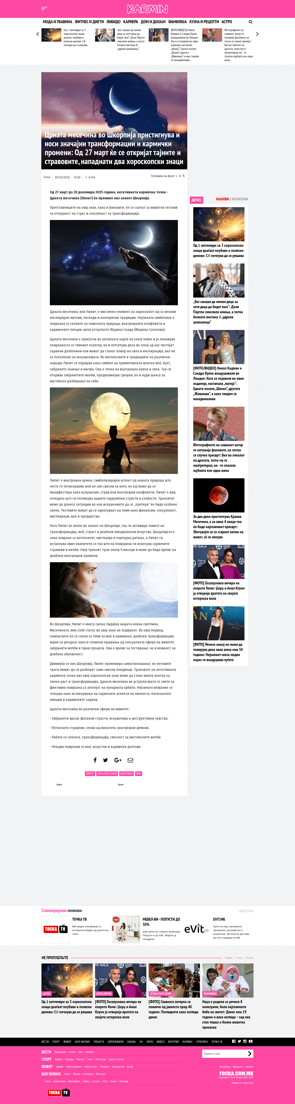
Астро (227, 21)
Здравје (59, 1066)
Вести (45, 1042)
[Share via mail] (130, 760)
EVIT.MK (219, 919)
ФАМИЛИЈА (210, 994)
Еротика (96, 1081)
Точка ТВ (217, 1042)
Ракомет (80, 1059)
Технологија (59, 1081)
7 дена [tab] (239, 957)
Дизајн (130, 1066)
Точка (46, 177)
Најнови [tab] (222, 199)
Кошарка (69, 1059)
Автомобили (115, 1042)
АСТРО (46, 994)
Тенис (90, 1059)
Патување (104, 1066)
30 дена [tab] (249, 957)
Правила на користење (242, 1082)
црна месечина (107, 773)
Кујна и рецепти (204, 21)
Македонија (60, 1052)
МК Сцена (101, 1074)
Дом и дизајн (153, 21)
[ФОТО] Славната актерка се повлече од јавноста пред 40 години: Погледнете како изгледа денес (173, 1009)
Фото (150, 1042)
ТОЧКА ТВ (79, 919)
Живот (67, 1042)
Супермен (202, 1042)
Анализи (90, 1052)
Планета (99, 1042)
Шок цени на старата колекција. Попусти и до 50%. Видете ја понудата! (162, 935)
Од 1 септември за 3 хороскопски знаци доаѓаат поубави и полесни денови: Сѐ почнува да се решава (75, 37)
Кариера (130, 21)
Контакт (249, 1066)
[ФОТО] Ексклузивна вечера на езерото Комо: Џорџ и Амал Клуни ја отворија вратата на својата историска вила (219, 591)
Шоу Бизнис (51, 1074)
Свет (80, 1052)
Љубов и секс (90, 1066)
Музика (76, 1074)
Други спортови (116, 1059)
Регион (72, 1052)
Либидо (114, 21)
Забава (131, 1042)
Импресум (225, 1066)
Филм (67, 1074)
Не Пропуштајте (55, 957)
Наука (48, 1081)
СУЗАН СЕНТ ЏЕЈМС (161, 994)
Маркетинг (238, 1066)
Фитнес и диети (89, 21)
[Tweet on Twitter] (105, 760)
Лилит (90, 773)
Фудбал (58, 1059)
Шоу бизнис (82, 1042)
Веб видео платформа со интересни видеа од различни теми (90, 930)
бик (138, 773)
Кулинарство (118, 1066)
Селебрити (88, 1074)
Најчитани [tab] (240, 199)
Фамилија (177, 21)
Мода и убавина (57, 21)
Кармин (187, 1042)
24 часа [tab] (228, 957)
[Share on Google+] (117, 760)
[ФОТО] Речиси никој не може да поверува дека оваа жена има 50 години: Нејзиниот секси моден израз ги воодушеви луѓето (218, 652)
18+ (141, 1042)
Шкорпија (126, 773)
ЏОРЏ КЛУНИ (103, 994)
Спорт (56, 1042)
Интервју (173, 1042)
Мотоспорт (101, 1059)
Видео (161, 1042)
